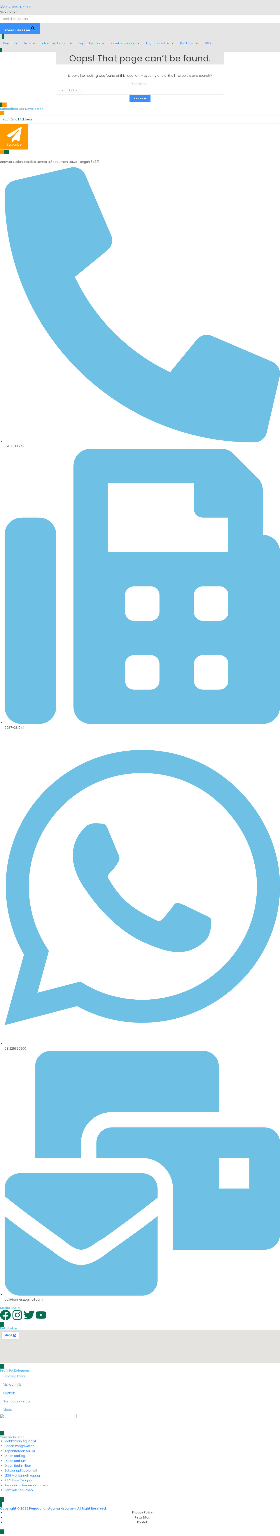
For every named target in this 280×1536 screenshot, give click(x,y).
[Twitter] (29, 1315)
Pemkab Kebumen (19, 1490)
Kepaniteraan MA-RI (20, 1451)
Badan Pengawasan (20, 1446)
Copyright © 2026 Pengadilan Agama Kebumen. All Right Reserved (53, 1508)
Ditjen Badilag (15, 1456)
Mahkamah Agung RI (20, 1441)
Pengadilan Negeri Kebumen (26, 1485)
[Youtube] (40, 1315)
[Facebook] (5, 1315)
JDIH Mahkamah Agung (22, 1475)
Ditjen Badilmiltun (18, 1465)
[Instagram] (17, 1315)
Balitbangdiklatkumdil (21, 1470)
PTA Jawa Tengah (18, 1480)
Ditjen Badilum (15, 1461)
